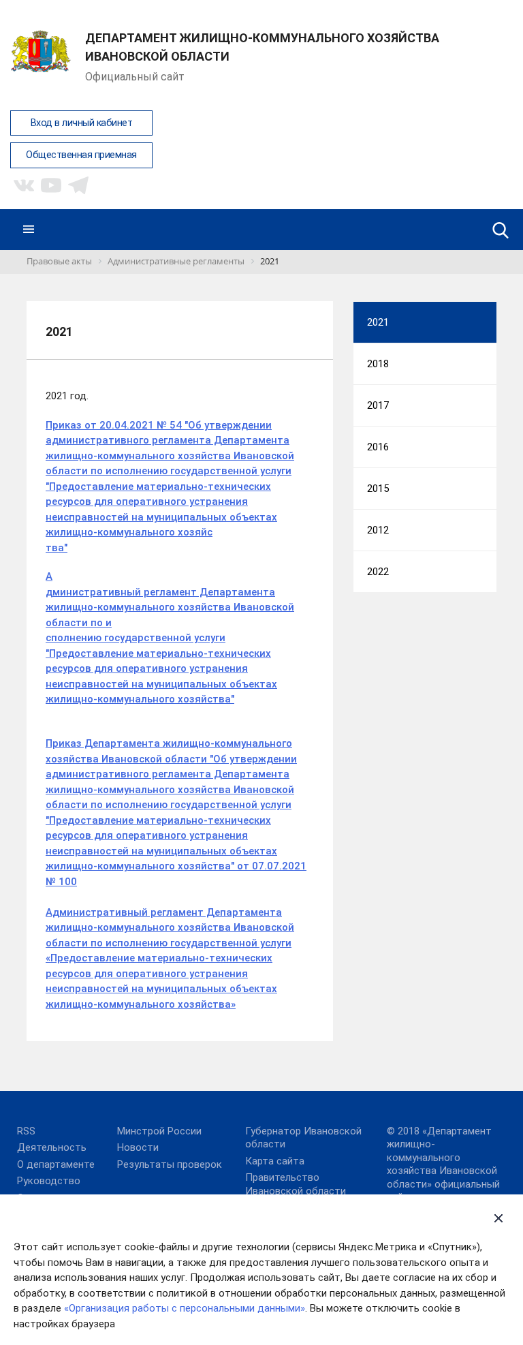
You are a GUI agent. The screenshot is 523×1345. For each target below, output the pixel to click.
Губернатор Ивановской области (303, 1138)
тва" (56, 548)
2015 (378, 488)
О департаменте (56, 1164)
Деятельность (51, 1147)
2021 (378, 322)
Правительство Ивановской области (295, 1184)
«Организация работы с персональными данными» (184, 1308)
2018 (378, 364)
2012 (378, 530)
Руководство (48, 1181)
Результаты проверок (169, 1164)
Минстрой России (159, 1131)
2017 (378, 405)
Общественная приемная (81, 155)
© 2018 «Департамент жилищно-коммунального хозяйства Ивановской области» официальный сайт (443, 1164)
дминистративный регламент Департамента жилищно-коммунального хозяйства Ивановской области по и (170, 607)
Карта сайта (274, 1161)
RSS (26, 1131)
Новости (138, 1147)
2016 (378, 447)
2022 (378, 572)
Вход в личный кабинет (82, 123)
